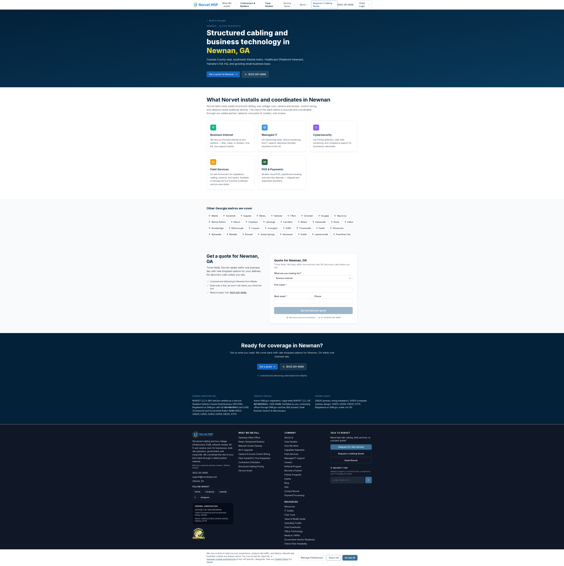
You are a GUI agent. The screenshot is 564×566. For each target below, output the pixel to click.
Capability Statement (294, 450)
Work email (280, 296)
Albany (262, 216)
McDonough (237, 228)
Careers (288, 462)
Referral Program (292, 466)
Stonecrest (338, 228)
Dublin (322, 228)
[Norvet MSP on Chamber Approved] (198, 533)
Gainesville (320, 222)
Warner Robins (218, 222)
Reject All (334, 557)
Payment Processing (294, 495)
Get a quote (266, 366)
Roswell (249, 234)
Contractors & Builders (247, 4)
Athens (304, 222)
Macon (237, 222)
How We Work (291, 446)
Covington (273, 228)
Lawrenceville (321, 234)
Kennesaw (288, 234)
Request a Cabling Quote (322, 4)
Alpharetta (216, 234)
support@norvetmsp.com (204, 477)
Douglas (325, 216)
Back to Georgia (217, 20)
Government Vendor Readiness (299, 539)
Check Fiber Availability (295, 543)
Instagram (205, 497)
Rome (336, 222)
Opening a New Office (249, 437)
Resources (289, 506)
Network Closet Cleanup (250, 446)
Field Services (291, 454)
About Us (288, 437)
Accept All (350, 557)
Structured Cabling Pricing (251, 466)
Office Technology (293, 531)
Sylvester (308, 216)
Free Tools (289, 515)
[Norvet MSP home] (205, 4)
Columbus (253, 222)
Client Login (362, 4)
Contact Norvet (291, 491)
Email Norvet (351, 460)
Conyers (255, 228)
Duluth (304, 234)
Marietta (233, 234)
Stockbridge (217, 228)
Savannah (230, 216)
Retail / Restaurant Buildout (251, 441)
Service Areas (287, 4)
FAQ (286, 487)
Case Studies (269, 4)
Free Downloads (292, 527)
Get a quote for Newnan (221, 74)
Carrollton (288, 222)
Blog (286, 483)
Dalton (350, 222)
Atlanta (214, 216)
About (303, 4)
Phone (318, 296)
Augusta (247, 216)
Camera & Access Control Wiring (254, 454)
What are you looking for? (287, 273)
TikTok (197, 492)
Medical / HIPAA (292, 535)
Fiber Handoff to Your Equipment (254, 458)
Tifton (293, 216)
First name (280, 285)
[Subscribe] (368, 480)
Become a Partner (293, 470)
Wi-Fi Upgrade (245, 450)
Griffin (288, 228)
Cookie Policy (282, 559)
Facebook (209, 492)
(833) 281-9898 (345, 4)
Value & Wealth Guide (294, 519)
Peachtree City (343, 234)
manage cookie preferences (221, 559)
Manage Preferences (312, 557)
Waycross (342, 216)
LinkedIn (223, 492)
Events (287, 479)
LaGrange (270, 222)
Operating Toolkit (292, 523)
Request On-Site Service (351, 447)
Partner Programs (292, 474)
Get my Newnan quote (313, 310)
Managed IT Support (294, 458)
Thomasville (305, 228)
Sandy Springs (268, 234)
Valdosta (278, 216)
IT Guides (289, 510)
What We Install (226, 4)
